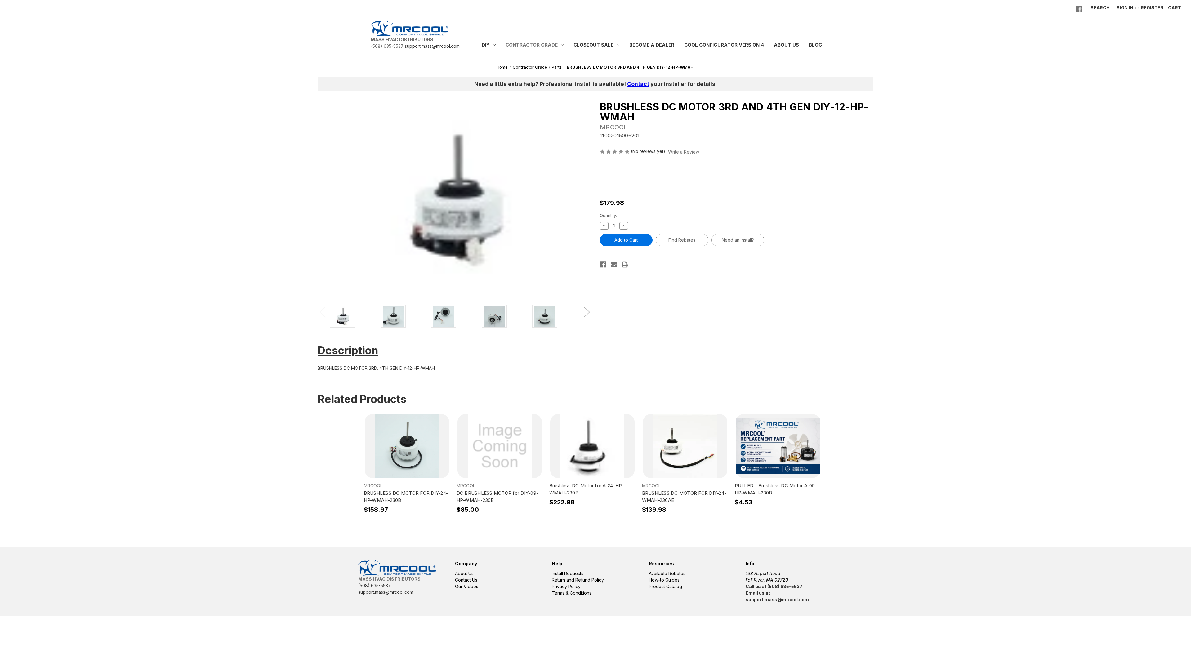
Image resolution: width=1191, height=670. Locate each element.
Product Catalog (665, 586)
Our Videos (466, 586)
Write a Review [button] (683, 151)
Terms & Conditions (571, 593)
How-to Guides (664, 580)
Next (586, 311)
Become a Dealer (651, 45)
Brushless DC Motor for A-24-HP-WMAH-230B (586, 489)
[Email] (614, 264)
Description (348, 350)
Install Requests (567, 573)
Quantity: (608, 215)
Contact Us (466, 580)
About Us (786, 45)
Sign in (1125, 7)
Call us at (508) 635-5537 (774, 586)
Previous (322, 311)
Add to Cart (407, 451)
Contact (638, 84)
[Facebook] (1079, 9)
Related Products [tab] (362, 398)
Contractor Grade (532, 45)
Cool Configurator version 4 (724, 45)
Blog (815, 45)
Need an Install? (738, 240)
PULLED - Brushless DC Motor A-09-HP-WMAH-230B (776, 489)
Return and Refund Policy (578, 580)
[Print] (625, 264)
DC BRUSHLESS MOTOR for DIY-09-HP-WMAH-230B (498, 496)
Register (1152, 7)
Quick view (406, 440)
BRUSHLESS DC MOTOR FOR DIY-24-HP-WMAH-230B (406, 496)
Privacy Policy (566, 586)
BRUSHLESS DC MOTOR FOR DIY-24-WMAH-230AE (684, 496)
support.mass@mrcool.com (432, 46)
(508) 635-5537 (387, 46)
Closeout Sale (593, 45)
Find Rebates (681, 240)
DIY (486, 45)
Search (1100, 7)
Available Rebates (667, 573)
